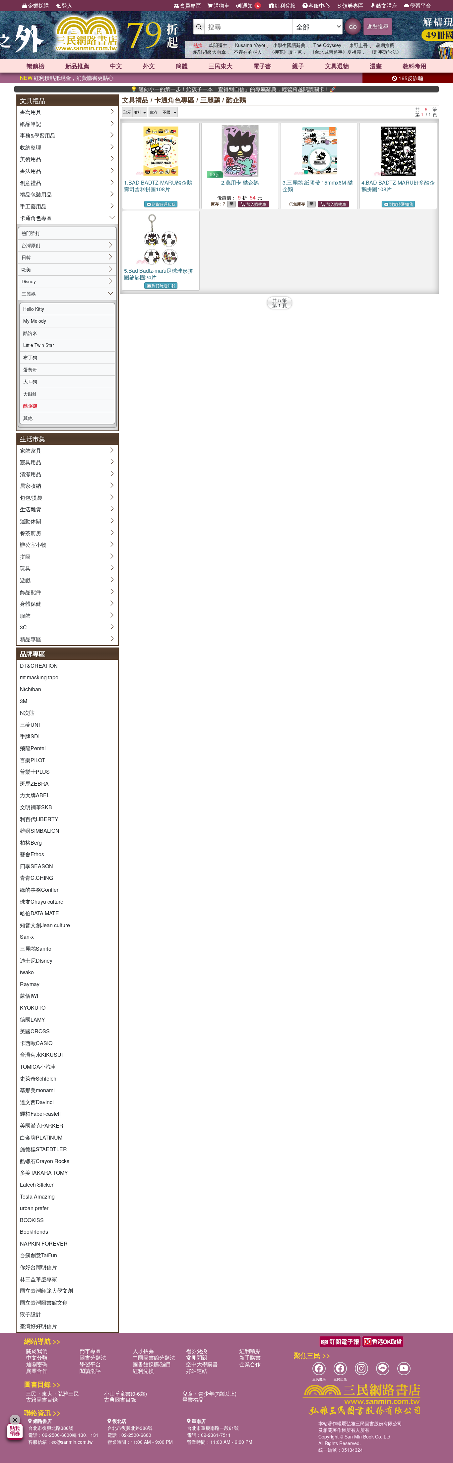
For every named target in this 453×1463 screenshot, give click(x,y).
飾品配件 (30, 592)
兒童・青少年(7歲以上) (209, 1393)
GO (353, 26)
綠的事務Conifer (39, 889)
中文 (116, 66)
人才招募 (143, 1351)
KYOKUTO (32, 1007)
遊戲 (25, 580)
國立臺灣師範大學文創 (46, 1290)
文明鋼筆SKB (36, 807)
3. (318, 186)
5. (158, 274)
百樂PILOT (32, 760)
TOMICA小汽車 (38, 1066)
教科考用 (414, 66)
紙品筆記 (30, 124)
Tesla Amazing (37, 1196)
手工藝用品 (33, 206)
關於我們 (36, 1351)
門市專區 (90, 1351)
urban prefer (34, 1208)
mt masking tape (39, 677)
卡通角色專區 (36, 218)
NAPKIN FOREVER (44, 1243)
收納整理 (30, 147)
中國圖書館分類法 (154, 1357)
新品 (77, 66)
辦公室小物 (33, 544)
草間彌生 (218, 45)
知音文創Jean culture (45, 925)
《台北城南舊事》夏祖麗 (335, 51)
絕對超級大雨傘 (209, 51)
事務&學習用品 (37, 135)
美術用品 (30, 159)
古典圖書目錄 (120, 1399)
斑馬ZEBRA (34, 783)
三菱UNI (30, 724)
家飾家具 (30, 450)
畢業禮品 (193, 1399)
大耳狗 (30, 381)
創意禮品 (30, 183)
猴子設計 (30, 1314)
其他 (27, 418)
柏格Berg (31, 842)
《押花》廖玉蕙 (286, 51)
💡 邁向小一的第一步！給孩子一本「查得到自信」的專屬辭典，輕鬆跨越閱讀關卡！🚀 (208, 89)
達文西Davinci (37, 1102)
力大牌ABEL (35, 795)
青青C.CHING (36, 877)
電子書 (262, 66)
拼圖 (25, 556)
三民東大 (220, 66)
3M (23, 701)
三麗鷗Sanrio (35, 948)
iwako (27, 972)
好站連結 (196, 1371)
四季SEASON (36, 866)
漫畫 (376, 66)
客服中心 (319, 5)
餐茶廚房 (30, 533)
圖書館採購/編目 (152, 1364)
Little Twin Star (38, 345)
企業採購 (38, 5)
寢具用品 (30, 462)
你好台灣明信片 (38, 1267)
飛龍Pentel (33, 748)
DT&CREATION (39, 665)
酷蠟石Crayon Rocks (44, 1161)
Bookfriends (34, 1231)
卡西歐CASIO (36, 1043)
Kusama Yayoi (250, 45)
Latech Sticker (36, 1184)
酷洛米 (30, 333)
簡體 (182, 66)
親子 (298, 66)
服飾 (25, 615)
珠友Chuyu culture (41, 901)
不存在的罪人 (248, 51)
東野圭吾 (358, 45)
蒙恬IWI (29, 995)
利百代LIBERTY (39, 819)
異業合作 (36, 1371)
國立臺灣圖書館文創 (44, 1302)
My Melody (34, 320)
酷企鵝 (30, 405)
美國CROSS (35, 1031)
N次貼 (27, 712)
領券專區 (352, 5)
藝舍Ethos (32, 854)
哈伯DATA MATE (39, 913)
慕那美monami (37, 1090)
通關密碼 (36, 1364)
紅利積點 (250, 1351)
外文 (149, 66)
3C (23, 627)
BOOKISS (32, 1220)
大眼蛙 (30, 393)
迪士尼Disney (36, 960)
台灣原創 (31, 245)
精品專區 (30, 639)
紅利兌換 (285, 5)
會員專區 (190, 5)
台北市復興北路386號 (50, 1428)
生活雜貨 (30, 509)
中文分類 (36, 1357)
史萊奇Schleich (38, 1078)
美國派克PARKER (41, 1125)
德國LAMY (32, 1019)
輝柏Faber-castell (40, 1113)
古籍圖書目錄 (42, 1399)
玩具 (25, 568)
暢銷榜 (35, 66)
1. (158, 186)
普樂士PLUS (35, 771)
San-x (27, 936)
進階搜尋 (377, 26)
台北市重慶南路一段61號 (213, 1428)
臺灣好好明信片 (38, 1326)
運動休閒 (30, 521)
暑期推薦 (385, 45)
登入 (67, 5)
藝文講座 (386, 5)
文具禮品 (135, 99)
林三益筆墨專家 (38, 1279)
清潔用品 (30, 474)
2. (240, 182)
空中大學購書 (202, 1364)
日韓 (26, 257)
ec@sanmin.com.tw (72, 1441)
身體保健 (30, 603)
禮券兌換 (196, 1351)
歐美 (26, 269)
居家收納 (30, 485)
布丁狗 (30, 357)
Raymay (29, 984)
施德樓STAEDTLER (43, 1149)
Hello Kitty (33, 309)
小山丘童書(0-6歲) (125, 1393)
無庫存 (299, 204)
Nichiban (30, 689)
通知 (250, 5)
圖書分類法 (93, 1357)
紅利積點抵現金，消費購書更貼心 (66, 78)
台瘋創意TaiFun (38, 1255)
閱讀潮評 (90, 1371)
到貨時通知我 (163, 204)
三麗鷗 (28, 293)
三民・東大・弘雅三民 (52, 1393)
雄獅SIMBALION (39, 830)
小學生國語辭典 (289, 45)
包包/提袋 (31, 497)
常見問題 (196, 1357)
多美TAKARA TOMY (44, 1172)
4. (398, 186)
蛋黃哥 (30, 369)
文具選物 (337, 66)
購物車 (221, 5)
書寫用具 (30, 112)
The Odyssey (327, 45)
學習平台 (420, 5)
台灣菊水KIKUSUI (41, 1054)
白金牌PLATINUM (41, 1137)
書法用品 (30, 171)
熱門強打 (31, 233)
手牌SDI (29, 736)
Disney (29, 281)
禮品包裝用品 (36, 194)
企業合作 (250, 1364)
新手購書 (250, 1357)
